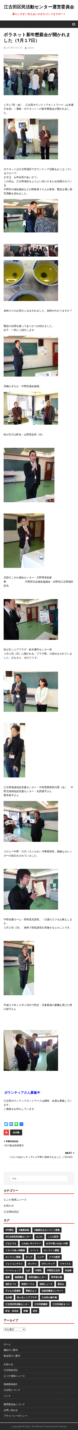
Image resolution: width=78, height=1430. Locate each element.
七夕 (28, 1270)
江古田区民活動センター (17, 1304)
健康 (7, 1277)
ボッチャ (32, 1263)
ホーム (7, 1344)
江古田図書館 (41, 1304)
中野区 (38, 1270)
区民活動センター (37, 1277)
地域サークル (27, 1283)
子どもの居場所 (13, 1290)
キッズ (29, 1256)
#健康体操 (24, 1229)
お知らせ (9, 1205)
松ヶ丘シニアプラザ (27, 1297)
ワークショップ (13, 1270)
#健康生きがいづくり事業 (47, 1229)
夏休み (61, 1283)
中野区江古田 (53, 1270)
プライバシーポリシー (15, 1415)
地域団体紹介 (11, 1384)
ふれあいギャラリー (31, 1243)
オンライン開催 (13, 1256)
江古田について (12, 1390)
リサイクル (65, 1263)
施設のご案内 (11, 1349)
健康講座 (19, 1277)
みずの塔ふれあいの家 (57, 1243)
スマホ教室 (54, 1256)
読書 (26, 1310)
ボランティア (48, 1263)
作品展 (68, 1270)
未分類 (16, 1132)
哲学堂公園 (56, 1277)
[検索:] (39, 1178)
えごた (39, 1236)
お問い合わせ (11, 1410)
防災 (35, 1310)
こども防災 (53, 1236)
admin (30, 47)
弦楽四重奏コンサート (52, 1290)
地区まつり (10, 1283)
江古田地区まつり (61, 1304)
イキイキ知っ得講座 (15, 1250)
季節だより (31, 1290)
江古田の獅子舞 (49, 1297)
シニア (40, 1256)
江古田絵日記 (11, 1211)
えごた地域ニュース (15, 1199)
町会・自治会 (12, 1310)
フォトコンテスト (14, 1263)
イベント (34, 1250)
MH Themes (61, 1426)
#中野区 (9, 1229)
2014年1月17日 (14, 47)
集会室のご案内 (12, 1355)
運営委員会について (14, 1404)
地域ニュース (46, 1283)
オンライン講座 (51, 1250)
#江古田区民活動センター (18, 1236)
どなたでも (10, 1243)
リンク (7, 1395)
